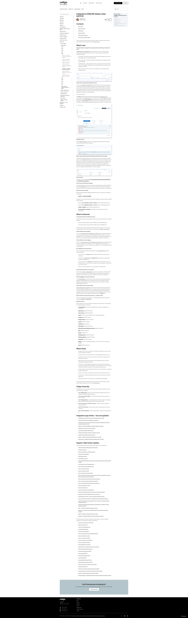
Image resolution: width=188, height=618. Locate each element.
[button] (67, 16)
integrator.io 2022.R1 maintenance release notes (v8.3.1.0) (66, 72)
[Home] (81, 3)
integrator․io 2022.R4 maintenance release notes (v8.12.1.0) (66, 56)
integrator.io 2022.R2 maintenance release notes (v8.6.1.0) (66, 66)
